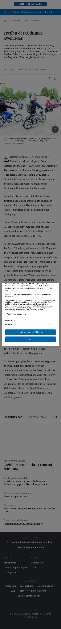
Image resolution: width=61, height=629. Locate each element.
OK (30, 339)
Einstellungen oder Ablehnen (30, 332)
